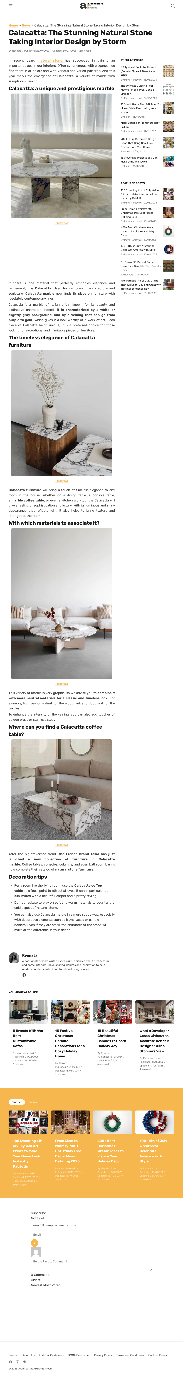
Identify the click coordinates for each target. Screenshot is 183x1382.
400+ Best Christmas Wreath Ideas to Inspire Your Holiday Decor (138, 231)
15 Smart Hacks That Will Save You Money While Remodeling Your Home (141, 108)
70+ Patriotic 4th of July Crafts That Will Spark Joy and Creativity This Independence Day (141, 284)
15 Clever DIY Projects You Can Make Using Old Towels (139, 159)
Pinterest (61, 223)
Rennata (16, 50)
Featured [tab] (16, 1102)
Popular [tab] (33, 1102)
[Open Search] (172, 5)
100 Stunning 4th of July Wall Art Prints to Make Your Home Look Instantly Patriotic (141, 194)
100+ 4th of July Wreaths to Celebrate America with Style (138, 247)
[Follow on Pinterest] (24, 1362)
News (26, 25)
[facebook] (24, 976)
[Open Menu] (10, 5)
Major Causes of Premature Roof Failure (140, 124)
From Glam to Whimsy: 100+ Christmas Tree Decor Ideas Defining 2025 (137, 212)
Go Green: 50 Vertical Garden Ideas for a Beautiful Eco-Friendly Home (141, 266)
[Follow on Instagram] (17, 1362)
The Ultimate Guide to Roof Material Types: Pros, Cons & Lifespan (137, 89)
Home (13, 25)
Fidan (62, 1063)
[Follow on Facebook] (10, 1362)
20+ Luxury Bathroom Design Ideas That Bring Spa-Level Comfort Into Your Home (138, 143)
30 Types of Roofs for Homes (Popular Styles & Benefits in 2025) (138, 71)
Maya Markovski (25, 1053)
